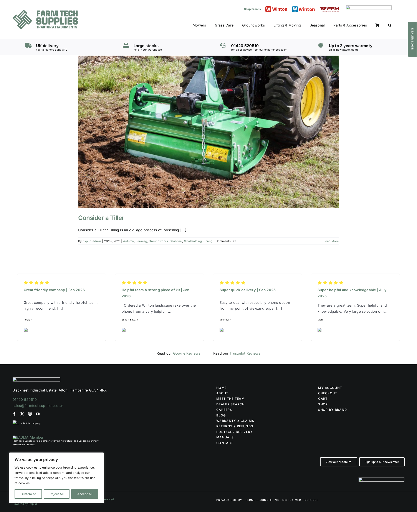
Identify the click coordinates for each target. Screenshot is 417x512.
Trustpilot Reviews (245, 353)
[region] (56, 478)
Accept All (85, 494)
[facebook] (14, 414)
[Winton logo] (276, 8)
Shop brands (252, 9)
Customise (28, 494)
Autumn (128, 241)
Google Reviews (186, 353)
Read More (331, 241)
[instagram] (30, 414)
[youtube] (38, 414)
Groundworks (158, 241)
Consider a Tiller (101, 217)
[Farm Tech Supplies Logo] (45, 11)
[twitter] (22, 414)
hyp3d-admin (92, 241)
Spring (208, 241)
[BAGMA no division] (28, 437)
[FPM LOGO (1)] (329, 9)
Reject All (57, 494)
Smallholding (193, 241)
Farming (141, 241)
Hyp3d (32, 503)
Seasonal (176, 241)
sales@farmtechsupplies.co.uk (38, 405)
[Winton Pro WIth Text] (303, 7)
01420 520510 (25, 399)
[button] (389, 25)
